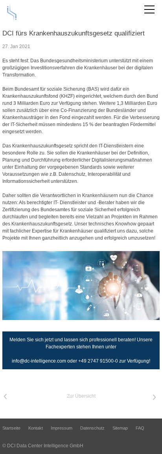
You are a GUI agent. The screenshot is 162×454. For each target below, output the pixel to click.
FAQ (140, 428)
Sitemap (120, 428)
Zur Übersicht (81, 396)
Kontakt (35, 428)
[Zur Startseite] (11, 12)
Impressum (61, 428)
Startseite (11, 428)
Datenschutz (92, 428)
